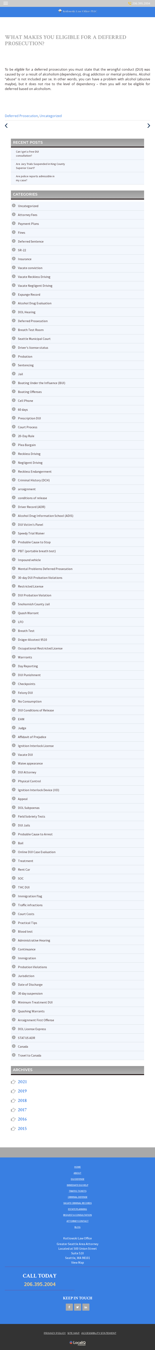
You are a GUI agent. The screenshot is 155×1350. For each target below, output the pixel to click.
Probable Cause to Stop (34, 542)
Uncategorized (51, 116)
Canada (23, 1046)
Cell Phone (25, 401)
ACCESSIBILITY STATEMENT (98, 1332)
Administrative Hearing (34, 940)
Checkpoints (26, 684)
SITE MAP (73, 1332)
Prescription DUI (29, 418)
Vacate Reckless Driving (34, 277)
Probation (25, 356)
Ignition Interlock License (36, 746)
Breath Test (26, 631)
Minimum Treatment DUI (35, 1002)
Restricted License (30, 586)
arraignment (27, 489)
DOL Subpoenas (29, 808)
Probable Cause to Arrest (35, 834)
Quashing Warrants (31, 1011)
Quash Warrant (28, 613)
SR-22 (22, 250)
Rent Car (24, 869)
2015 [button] (22, 1128)
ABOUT (77, 1172)
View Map (77, 1262)
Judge (22, 728)
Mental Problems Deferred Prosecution (45, 569)
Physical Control (29, 781)
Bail (20, 843)
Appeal (23, 799)
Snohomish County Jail (34, 604)
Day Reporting (28, 666)
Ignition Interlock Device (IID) (38, 790)
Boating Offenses (30, 392)
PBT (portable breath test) (37, 551)
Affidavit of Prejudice (32, 737)
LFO (20, 622)
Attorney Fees (27, 215)
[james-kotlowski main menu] (5, 3)
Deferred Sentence (31, 241)
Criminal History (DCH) (34, 480)
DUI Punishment (29, 675)
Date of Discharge (30, 984)
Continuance (27, 949)
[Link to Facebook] (69, 1307)
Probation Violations (32, 967)
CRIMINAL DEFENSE (77, 1196)
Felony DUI (25, 693)
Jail (20, 374)
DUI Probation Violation (34, 595)
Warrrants (25, 657)
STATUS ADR (26, 1038)
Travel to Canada (29, 1055)
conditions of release (32, 498)
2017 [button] (22, 1110)
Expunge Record (29, 294)
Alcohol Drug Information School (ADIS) (45, 516)
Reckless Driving (29, 454)
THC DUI (24, 887)
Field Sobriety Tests (31, 816)
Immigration (27, 958)
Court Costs (26, 914)
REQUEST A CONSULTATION (77, 1214)
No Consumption (30, 701)
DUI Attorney (27, 772)
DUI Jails (24, 825)
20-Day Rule (26, 436)
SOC (21, 878)
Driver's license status (33, 348)
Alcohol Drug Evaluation (34, 303)
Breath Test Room (31, 330)
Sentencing (26, 365)
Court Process (27, 427)
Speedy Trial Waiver (31, 533)
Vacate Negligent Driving (35, 286)
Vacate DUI (25, 755)
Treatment (25, 861)
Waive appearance (30, 763)
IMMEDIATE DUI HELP (77, 1185)
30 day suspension (30, 993)
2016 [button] (22, 1119)
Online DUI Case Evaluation (37, 852)
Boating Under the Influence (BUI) (41, 383)
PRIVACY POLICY (55, 1332)
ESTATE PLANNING (77, 1209)
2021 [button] (22, 1082)
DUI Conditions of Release (36, 710)
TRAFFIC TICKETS (77, 1190)
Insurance (24, 259)
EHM (21, 719)
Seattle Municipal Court (34, 339)
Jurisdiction (26, 976)
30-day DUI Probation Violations (40, 578)
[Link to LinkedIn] (85, 1307)
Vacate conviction (30, 268)
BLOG (77, 1227)
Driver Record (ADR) (31, 507)
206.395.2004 (141, 3)
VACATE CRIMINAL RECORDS (77, 1202)
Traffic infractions (30, 905)
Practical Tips (27, 923)
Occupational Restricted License (40, 648)
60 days (23, 409)
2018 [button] (22, 1100)
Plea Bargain (27, 445)
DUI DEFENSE (77, 1178)
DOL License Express (32, 1029)
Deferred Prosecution (21, 116)
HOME (77, 1166)
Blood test (25, 931)
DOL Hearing (27, 312)
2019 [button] (22, 1091)
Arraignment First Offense (36, 1020)
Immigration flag (30, 896)
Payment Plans (28, 224)
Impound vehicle (29, 560)
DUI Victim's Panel (30, 525)
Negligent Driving (30, 463)
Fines (21, 232)
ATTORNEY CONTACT (78, 1220)
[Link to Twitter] (77, 1307)
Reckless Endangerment (35, 471)
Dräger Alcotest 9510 (32, 640)
